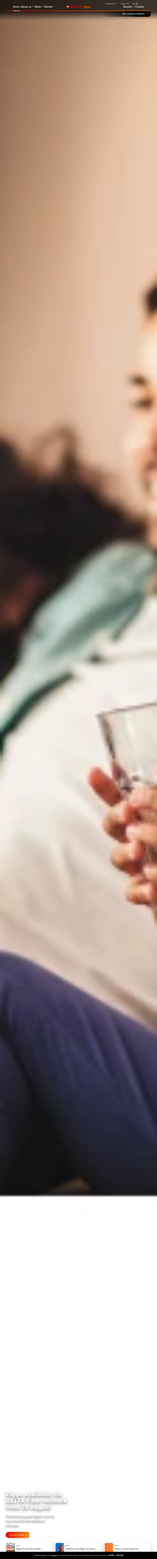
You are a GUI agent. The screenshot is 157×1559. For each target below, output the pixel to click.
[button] (110, 14)
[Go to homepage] (78, 6)
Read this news (16, 1535)
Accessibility (110, 4)
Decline (119, 1555)
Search (123, 4)
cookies (54, 1555)
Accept (111, 1555)
